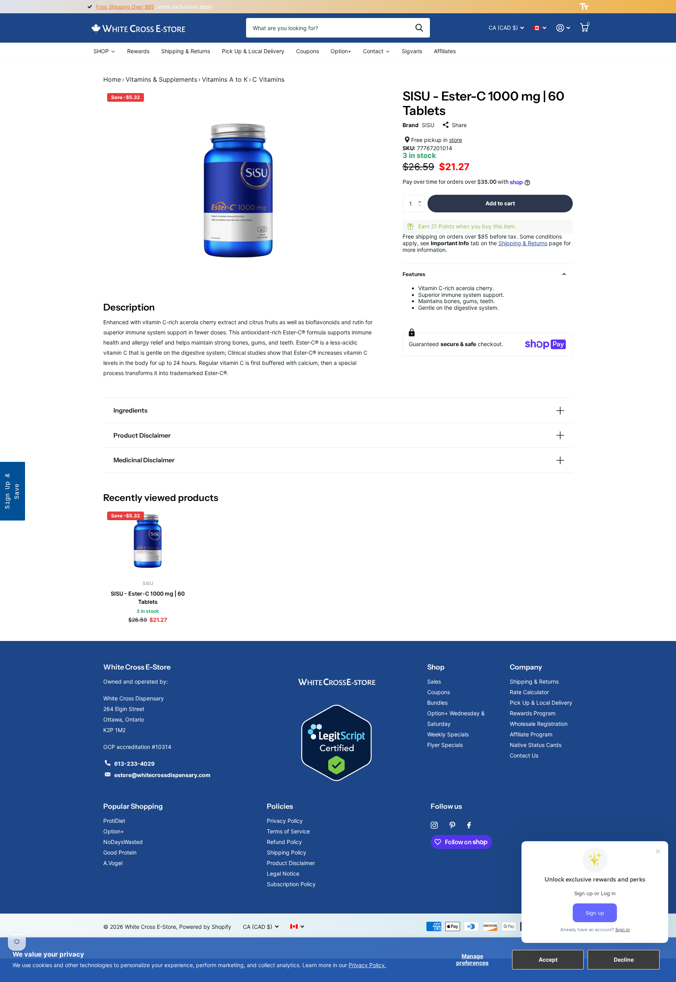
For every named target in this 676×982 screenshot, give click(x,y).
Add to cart (500, 203)
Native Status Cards (535, 744)
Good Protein (120, 852)
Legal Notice (283, 873)
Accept (548, 959)
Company (526, 667)
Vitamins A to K (225, 79)
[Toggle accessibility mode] (584, 7)
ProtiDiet (114, 820)
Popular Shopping (133, 806)
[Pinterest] (452, 825)
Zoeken (419, 28)
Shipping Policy (286, 852)
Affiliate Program (531, 734)
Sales (434, 681)
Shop (435, 667)
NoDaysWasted (123, 841)
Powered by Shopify (205, 926)
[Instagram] (434, 825)
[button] (421, 197)
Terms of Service (288, 831)
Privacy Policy (285, 820)
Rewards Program (533, 713)
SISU (428, 125)
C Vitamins (268, 79)
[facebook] (469, 825)
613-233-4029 (134, 763)
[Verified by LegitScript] (336, 743)
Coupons (438, 692)
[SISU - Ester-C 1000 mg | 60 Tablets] (147, 541)
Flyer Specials (445, 744)
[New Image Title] (336, 681)
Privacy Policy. (367, 965)
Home (112, 79)
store (455, 139)
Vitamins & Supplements (161, 79)
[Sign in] (563, 28)
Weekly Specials (448, 734)
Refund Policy (284, 841)
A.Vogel (112, 863)
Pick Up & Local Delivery (541, 702)
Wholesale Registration (539, 723)
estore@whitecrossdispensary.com (162, 775)
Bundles (437, 702)
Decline (624, 959)
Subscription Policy (291, 884)
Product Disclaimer (291, 863)
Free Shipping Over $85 (125, 7)
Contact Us (524, 755)
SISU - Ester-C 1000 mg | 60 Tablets (148, 597)
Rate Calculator (529, 692)
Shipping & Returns (522, 243)
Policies (280, 806)
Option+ (113, 831)
